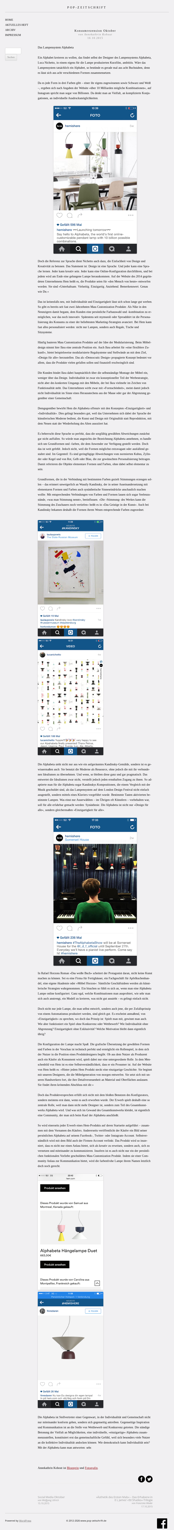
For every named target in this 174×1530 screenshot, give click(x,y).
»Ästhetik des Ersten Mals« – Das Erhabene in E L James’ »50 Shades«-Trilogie (124, 1501)
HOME (9, 19)
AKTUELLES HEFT (16, 24)
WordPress (25, 1520)
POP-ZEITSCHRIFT (87, 7)
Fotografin (91, 1468)
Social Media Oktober (51, 1500)
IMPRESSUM (13, 35)
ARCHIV (10, 30)
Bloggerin (73, 1468)
